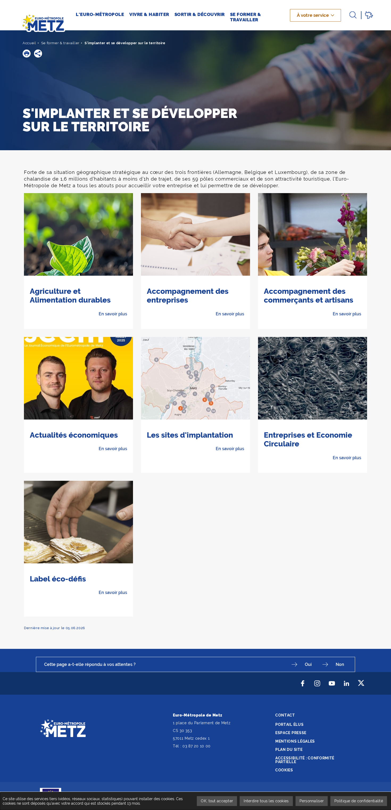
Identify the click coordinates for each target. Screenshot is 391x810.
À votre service (313, 15)
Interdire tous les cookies (266, 801)
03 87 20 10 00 (196, 746)
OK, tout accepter (217, 801)
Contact (285, 715)
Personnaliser (312, 801)
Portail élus (289, 724)
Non (340, 664)
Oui (308, 664)
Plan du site (288, 749)
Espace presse (290, 733)
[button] (27, 54)
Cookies (284, 770)
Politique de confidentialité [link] (358, 801)
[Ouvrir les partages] (38, 54)
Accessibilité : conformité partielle (304, 760)
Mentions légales (295, 741)
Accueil (29, 43)
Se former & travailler (60, 43)
